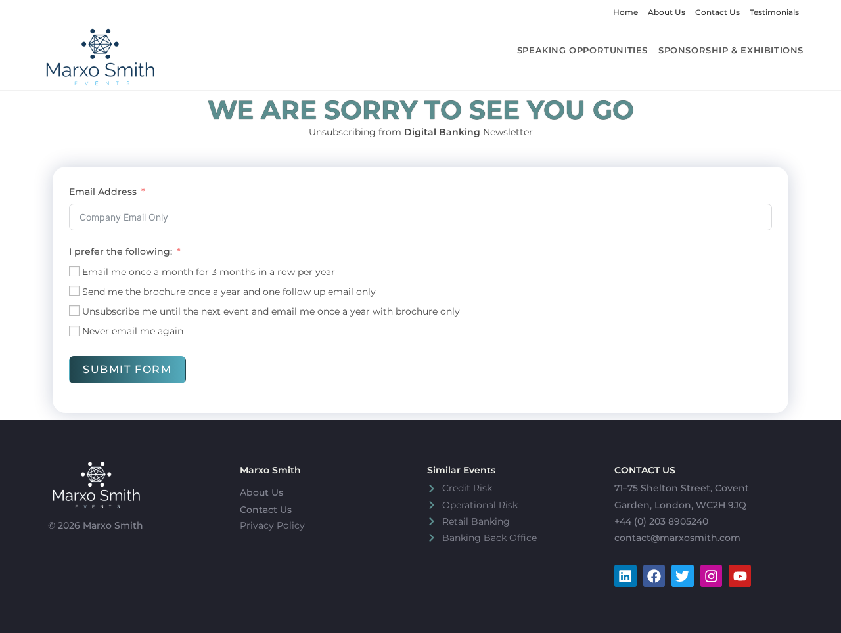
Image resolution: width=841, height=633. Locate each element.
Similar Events (461, 470)
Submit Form (127, 369)
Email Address (103, 192)
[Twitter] (682, 576)
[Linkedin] (625, 576)
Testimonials (774, 12)
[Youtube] (740, 576)
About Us (666, 12)
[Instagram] (711, 576)
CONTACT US (644, 470)
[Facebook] (654, 576)
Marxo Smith (270, 470)
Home (625, 12)
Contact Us (717, 12)
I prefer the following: (120, 251)
